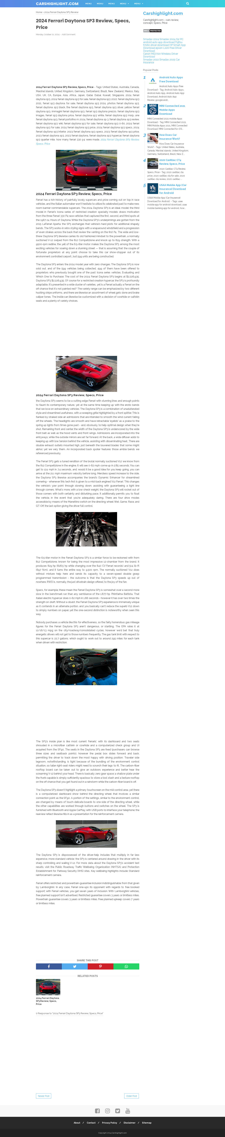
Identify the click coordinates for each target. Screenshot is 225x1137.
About (77, 1123)
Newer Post (43, 1096)
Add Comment (68, 34)
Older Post (131, 1096)
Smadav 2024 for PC (171, 39)
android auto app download (159, 42)
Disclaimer (129, 1123)
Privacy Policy (109, 1123)
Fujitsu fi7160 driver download (162, 43)
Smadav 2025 (167, 59)
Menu (88, 4)
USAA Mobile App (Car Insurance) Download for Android (173, 189)
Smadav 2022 (151, 59)
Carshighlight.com (57, 3)
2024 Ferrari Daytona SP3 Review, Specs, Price (47, 1001)
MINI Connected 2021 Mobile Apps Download (172, 109)
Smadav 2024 (151, 39)
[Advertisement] (87, 60)
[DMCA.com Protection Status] (152, 31)
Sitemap (146, 1123)
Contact (91, 1123)
